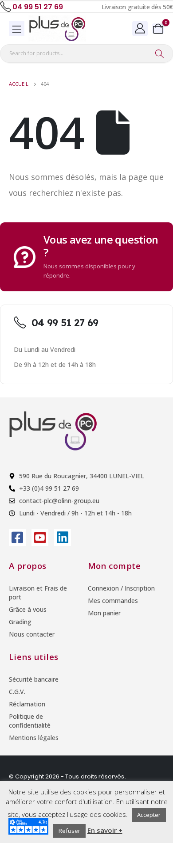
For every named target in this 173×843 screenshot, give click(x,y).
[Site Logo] (57, 28)
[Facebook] (17, 537)
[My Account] (140, 28)
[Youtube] (39, 537)
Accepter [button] (149, 815)
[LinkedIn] (62, 537)
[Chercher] (159, 53)
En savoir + (104, 830)
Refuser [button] (69, 831)
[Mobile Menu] (16, 28)
